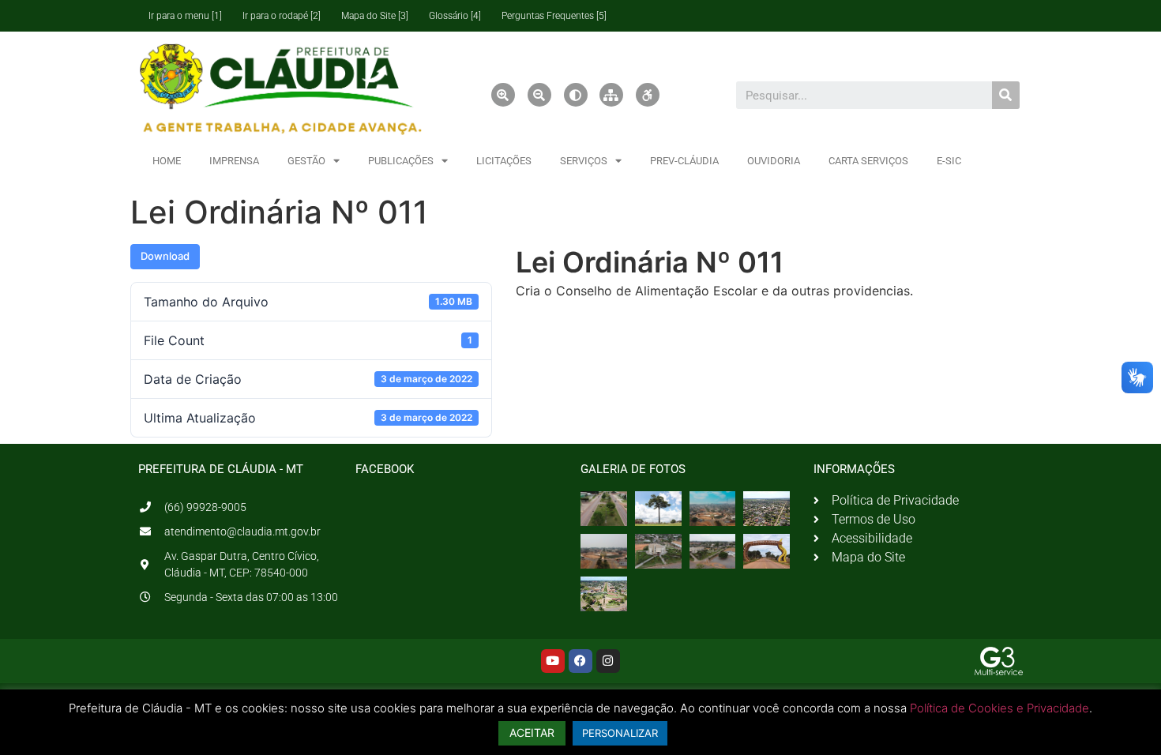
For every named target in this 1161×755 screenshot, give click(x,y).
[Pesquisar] (1006, 95)
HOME (166, 161)
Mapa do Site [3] (374, 15)
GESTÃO (306, 161)
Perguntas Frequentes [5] (554, 15)
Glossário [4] (455, 15)
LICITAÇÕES (504, 161)
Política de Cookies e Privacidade (999, 708)
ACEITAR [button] (531, 732)
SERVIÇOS (583, 161)
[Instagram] (608, 661)
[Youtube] (553, 661)
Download (165, 256)
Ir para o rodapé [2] (281, 15)
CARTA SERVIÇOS (868, 161)
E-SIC (949, 161)
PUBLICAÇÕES (401, 161)
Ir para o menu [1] (185, 15)
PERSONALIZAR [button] (620, 733)
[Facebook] (580, 661)
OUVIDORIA (773, 161)
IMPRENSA (234, 161)
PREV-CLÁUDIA (684, 161)
